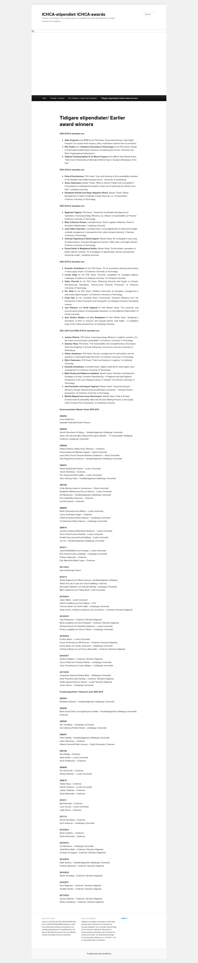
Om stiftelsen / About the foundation (82, 98)
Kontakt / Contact (57, 98)
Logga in (124, 918)
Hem (44, 98)
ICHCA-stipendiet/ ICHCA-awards (73, 14)
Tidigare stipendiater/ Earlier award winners (119, 98)
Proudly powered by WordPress (99, 953)
